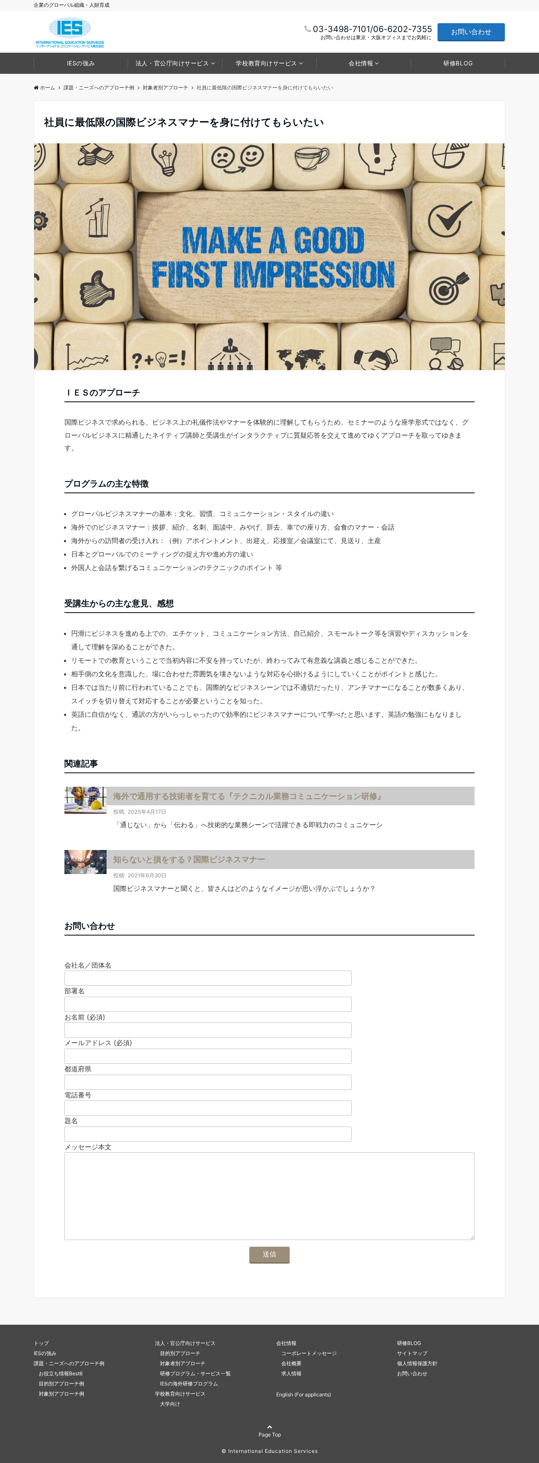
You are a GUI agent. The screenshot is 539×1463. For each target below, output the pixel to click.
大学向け (167, 1404)
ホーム (47, 87)
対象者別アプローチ (180, 1363)
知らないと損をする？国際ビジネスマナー (189, 859)
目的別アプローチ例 (59, 1383)
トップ (41, 1343)
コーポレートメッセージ (306, 1353)
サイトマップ (412, 1353)
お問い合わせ (471, 31)
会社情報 (361, 63)
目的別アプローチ (177, 1353)
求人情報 (289, 1373)
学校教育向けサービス (266, 63)
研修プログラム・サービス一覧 (193, 1373)
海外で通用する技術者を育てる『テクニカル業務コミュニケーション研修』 (249, 796)
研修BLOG (457, 63)
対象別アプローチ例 (59, 1393)
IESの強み (81, 63)
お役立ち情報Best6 (58, 1373)
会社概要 (289, 1363)
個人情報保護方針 (417, 1363)
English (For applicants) (303, 1394)
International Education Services (273, 1451)
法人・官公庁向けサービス (172, 63)
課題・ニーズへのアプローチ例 (69, 1363)
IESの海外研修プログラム (186, 1383)
